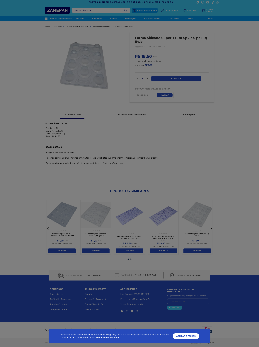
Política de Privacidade (107, 337)
